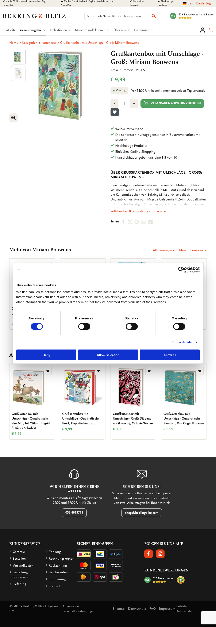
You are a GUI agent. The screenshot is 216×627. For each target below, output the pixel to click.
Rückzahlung (58, 565)
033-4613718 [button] (74, 512)
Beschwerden (58, 572)
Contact (54, 586)
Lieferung (19, 584)
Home (13, 43)
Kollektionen (59, 30)
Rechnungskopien (61, 558)
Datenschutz (137, 609)
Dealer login (204, 3)
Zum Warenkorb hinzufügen (176, 103)
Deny (46, 355)
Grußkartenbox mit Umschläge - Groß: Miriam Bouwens (99, 43)
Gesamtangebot (33, 30)
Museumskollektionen (90, 30)
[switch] (84, 326)
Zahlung (55, 552)
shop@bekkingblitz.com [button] (141, 513)
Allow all (169, 355)
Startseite (9, 30)
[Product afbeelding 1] (18, 57)
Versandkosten (23, 565)
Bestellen (19, 558)
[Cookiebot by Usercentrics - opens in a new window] (181, 270)
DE (188, 3)
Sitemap (119, 609)
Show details (182, 342)
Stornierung (57, 579)
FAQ (152, 609)
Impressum (167, 609)
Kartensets (48, 43)
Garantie (19, 552)
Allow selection (108, 355)
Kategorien (30, 43)
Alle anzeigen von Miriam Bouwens (178, 250)
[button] (210, 30)
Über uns (120, 30)
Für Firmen (142, 30)
